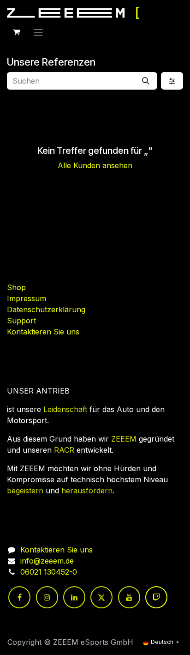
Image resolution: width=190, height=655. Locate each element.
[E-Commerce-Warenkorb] (16, 32)
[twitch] (156, 597)
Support (21, 320)
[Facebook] (19, 597)
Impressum (26, 298)
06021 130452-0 (48, 571)
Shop (16, 287)
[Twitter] (101, 597)
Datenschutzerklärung (46, 309)
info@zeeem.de (47, 560)
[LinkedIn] (74, 597)
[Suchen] (145, 81)
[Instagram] (47, 597)
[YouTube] (129, 597)
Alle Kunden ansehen (95, 165)
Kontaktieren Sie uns (43, 331)
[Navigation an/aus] (38, 32)
